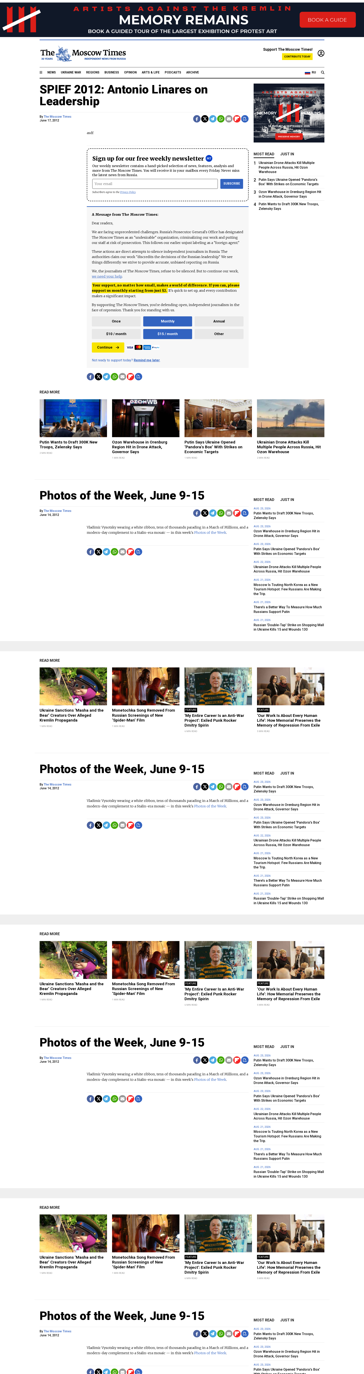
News (51, 72)
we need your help (107, 276)
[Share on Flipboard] (237, 118)
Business (111, 72)
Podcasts (173, 72)
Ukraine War (71, 72)
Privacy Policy (128, 192)
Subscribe (231, 183)
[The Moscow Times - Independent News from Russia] (83, 53)
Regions (92, 72)
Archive (192, 72)
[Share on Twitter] (205, 118)
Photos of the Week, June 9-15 (122, 495)
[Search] (322, 72)
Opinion (130, 72)
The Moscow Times (57, 116)
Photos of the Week (210, 532)
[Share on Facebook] (197, 118)
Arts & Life (151, 72)
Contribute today (297, 56)
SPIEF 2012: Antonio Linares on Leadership (124, 95)
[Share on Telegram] (213, 118)
